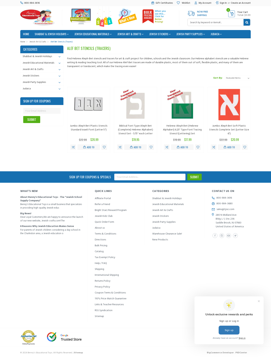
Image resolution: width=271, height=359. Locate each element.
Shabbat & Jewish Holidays (51, 34)
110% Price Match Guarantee (110, 299)
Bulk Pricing (101, 246)
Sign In (223, 3)
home (26, 34)
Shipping (99, 269)
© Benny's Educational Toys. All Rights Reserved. (51, 353)
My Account (205, 3)
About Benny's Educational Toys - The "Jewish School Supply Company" (51, 199)
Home (22, 41)
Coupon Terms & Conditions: (110, 293)
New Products (160, 240)
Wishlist (185, 3)
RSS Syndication (103, 310)
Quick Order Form (104, 222)
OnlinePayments (28, 344)
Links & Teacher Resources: (109, 304)
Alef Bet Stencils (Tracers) (62, 41)
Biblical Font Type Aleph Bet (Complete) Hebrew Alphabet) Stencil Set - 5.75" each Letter (135, 130)
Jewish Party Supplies (189, 34)
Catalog (99, 251)
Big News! (25, 214)
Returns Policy (102, 281)
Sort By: (218, 78)
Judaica (215, 34)
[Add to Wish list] (104, 147)
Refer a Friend (102, 204)
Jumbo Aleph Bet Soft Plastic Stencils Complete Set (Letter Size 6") (229, 130)
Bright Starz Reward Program (111, 210)
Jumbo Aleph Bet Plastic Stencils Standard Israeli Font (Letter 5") (88, 128)
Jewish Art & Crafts (129, 34)
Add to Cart (90, 147)
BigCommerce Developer (220, 353)
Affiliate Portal (103, 198)
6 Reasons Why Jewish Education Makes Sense (47, 226)
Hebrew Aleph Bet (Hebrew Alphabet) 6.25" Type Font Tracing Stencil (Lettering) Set (182, 130)
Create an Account (241, 3)
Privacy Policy (102, 287)
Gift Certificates (164, 3)
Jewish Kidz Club (104, 216)
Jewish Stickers (159, 34)
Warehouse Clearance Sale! (167, 234)
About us (100, 228)
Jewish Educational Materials (92, 34)
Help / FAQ (101, 263)
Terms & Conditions (105, 234)
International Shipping (107, 275)
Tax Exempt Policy (105, 257)
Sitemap (99, 316)
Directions (100, 240)
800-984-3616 (32, 3)
